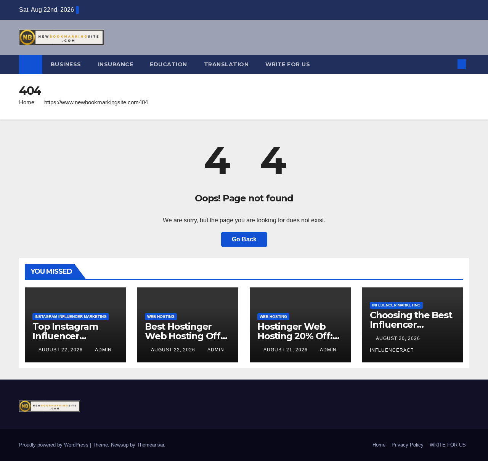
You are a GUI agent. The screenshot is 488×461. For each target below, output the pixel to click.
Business (66, 64)
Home (26, 102)
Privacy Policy (408, 445)
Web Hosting (161, 316)
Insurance (115, 64)
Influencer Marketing (396, 305)
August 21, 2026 (286, 350)
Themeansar (150, 445)
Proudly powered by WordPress (54, 445)
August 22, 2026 (61, 350)
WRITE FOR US (287, 64)
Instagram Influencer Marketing (71, 316)
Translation (226, 64)
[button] (449, 64)
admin (103, 350)
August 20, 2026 (399, 338)
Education (168, 64)
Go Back (244, 239)
